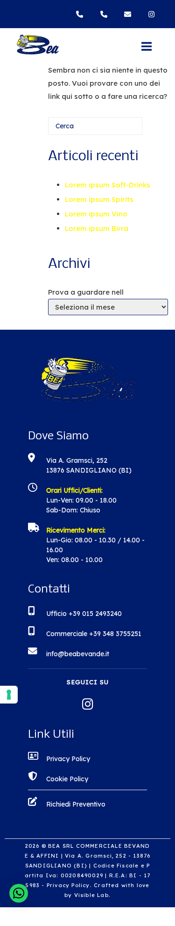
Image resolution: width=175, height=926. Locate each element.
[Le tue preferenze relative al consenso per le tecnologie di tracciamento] (9, 695)
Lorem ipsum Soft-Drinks (107, 184)
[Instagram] (153, 14)
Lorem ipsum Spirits (99, 199)
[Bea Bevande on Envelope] (129, 14)
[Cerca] (121, 129)
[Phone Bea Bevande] (81, 14)
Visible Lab (91, 895)
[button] (18, 893)
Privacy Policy (68, 885)
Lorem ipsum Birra (96, 228)
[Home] (37, 52)
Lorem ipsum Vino (96, 213)
